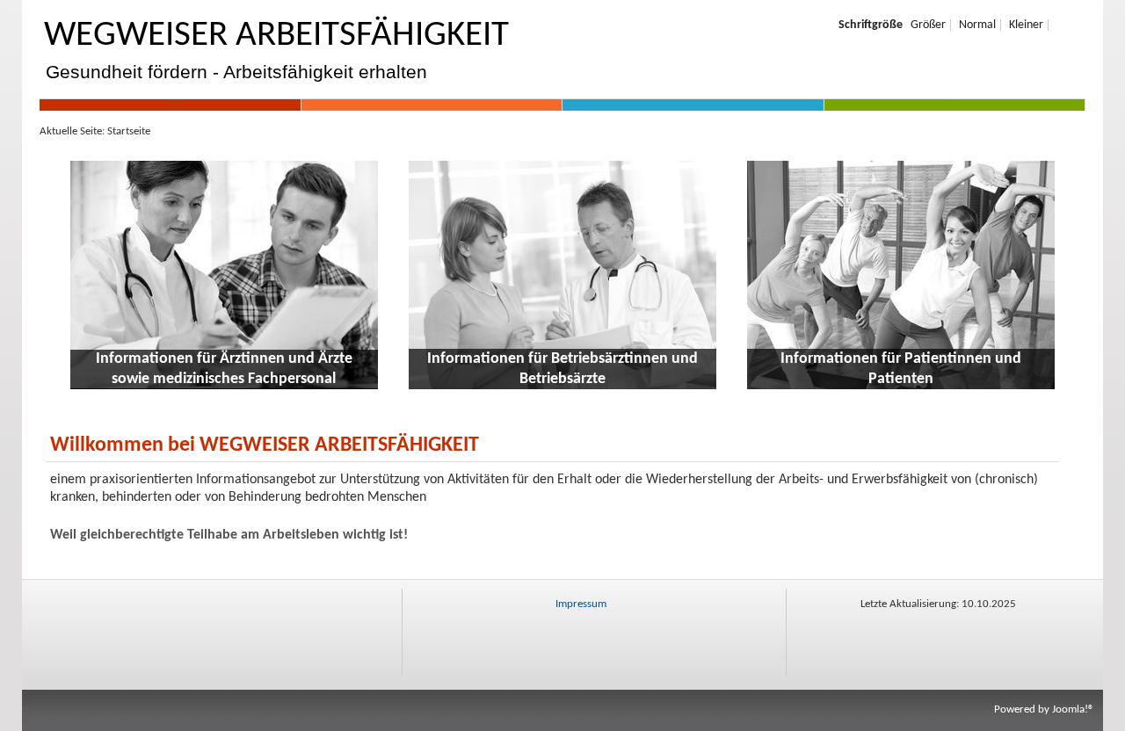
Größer (928, 25)
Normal (977, 25)
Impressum (580, 604)
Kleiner (1026, 25)
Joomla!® (1073, 709)
